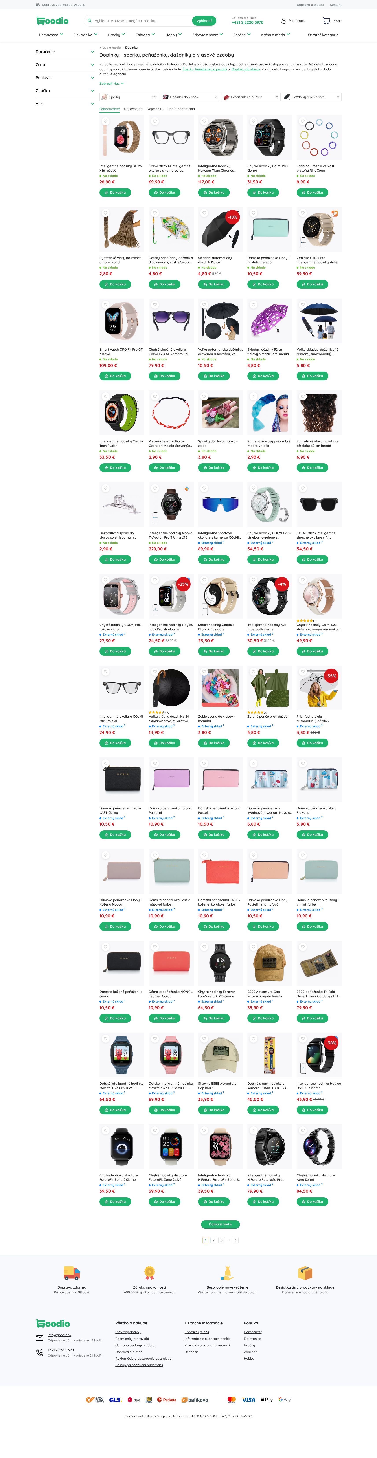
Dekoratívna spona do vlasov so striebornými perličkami (116, 535)
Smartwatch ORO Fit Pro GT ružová (121, 351)
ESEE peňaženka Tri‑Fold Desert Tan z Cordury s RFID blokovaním (318, 994)
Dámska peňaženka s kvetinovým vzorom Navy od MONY (269, 810)
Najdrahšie (155, 109)
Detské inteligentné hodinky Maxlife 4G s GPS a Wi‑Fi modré (121, 1085)
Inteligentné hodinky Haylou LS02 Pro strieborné (171, 627)
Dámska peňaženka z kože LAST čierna (120, 810)
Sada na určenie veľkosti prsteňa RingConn (316, 168)
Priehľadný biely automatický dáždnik (313, 718)
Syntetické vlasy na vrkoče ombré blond (120, 260)
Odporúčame (109, 109)
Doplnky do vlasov (246, 69)
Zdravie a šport (205, 35)
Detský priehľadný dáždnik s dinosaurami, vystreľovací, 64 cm (171, 260)
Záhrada (143, 35)
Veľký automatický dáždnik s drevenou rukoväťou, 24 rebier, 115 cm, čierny (220, 351)
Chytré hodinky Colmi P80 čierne (267, 168)
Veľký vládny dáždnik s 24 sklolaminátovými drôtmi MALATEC (169, 718)
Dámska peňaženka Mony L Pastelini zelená (268, 260)
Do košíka (118, 192)
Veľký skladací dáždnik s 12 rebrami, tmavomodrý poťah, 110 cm (317, 351)
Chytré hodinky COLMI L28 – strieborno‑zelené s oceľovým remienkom (269, 535)
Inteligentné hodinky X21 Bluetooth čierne (266, 627)
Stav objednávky (128, 1332)
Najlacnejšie (133, 109)
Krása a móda (273, 35)
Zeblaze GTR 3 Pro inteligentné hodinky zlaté (317, 260)
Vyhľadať (204, 20)
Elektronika (83, 35)
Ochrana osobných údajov (135, 1345)
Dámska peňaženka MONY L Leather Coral (171, 994)
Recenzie (192, 1352)
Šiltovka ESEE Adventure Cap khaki (217, 1085)
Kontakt (336, 5)
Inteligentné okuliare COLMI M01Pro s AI (121, 718)
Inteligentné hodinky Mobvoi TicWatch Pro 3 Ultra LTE (171, 535)
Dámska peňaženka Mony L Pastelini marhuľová (268, 902)
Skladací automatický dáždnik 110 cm (215, 260)
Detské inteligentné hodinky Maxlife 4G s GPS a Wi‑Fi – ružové (171, 1085)
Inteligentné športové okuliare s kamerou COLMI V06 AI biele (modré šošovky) (218, 535)
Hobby (171, 35)
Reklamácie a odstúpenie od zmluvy (143, 1358)
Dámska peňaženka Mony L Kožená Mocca (120, 902)
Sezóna (240, 35)
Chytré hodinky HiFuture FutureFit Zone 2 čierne (118, 1177)
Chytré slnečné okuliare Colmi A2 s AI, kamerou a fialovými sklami (168, 351)
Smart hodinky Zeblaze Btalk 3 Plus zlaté (216, 627)
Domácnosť (48, 35)
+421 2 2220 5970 (247, 22)
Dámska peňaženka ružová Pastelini (219, 810)
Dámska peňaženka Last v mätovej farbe (169, 902)
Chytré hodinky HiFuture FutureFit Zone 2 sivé (168, 1177)
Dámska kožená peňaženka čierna (120, 994)
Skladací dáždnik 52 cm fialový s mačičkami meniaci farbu (269, 351)
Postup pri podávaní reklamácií (139, 1365)
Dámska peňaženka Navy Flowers (317, 810)
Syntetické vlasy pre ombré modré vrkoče (269, 443)
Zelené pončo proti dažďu (267, 716)
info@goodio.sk (59, 1335)
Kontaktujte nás (197, 1332)
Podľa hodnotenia (181, 109)
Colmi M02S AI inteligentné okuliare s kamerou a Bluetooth (170, 168)
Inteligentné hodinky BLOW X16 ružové (120, 168)
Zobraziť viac (109, 83)
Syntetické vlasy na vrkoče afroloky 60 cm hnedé (318, 443)
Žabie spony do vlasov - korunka (216, 718)
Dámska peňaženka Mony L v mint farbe (318, 902)
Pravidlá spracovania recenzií (207, 1345)
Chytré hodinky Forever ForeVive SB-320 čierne (216, 994)
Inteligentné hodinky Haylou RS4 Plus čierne (319, 1085)
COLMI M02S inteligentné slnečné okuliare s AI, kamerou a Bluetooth (316, 535)
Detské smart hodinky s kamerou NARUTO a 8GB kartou (266, 1085)
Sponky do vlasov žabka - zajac (218, 443)
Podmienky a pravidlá (132, 1339)
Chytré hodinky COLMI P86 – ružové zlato (121, 627)
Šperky (188, 69)
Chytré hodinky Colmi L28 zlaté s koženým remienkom (319, 627)
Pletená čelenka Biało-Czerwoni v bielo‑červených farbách (170, 443)
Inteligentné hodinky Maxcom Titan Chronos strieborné (216, 168)
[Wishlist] (106, 121)
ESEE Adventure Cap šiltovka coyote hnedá (264, 994)
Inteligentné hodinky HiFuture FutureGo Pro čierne (264, 1177)
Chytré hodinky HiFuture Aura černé (316, 1177)
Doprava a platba (310, 5)
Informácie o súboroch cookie (208, 1339)
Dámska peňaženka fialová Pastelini (170, 810)
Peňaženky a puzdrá (211, 69)
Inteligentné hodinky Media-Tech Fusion (121, 443)
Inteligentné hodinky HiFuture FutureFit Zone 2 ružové (218, 1177)
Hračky (114, 35)
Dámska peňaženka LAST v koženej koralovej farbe (219, 902)
